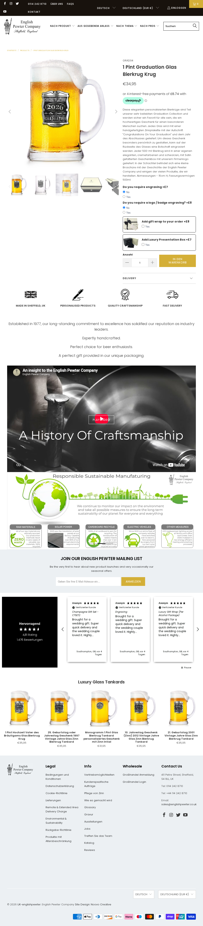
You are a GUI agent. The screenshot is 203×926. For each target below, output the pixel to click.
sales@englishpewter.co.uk (178, 804)
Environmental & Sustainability (56, 821)
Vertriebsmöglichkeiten (99, 775)
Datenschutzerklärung (60, 786)
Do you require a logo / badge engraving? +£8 (157, 203)
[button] (62, 26)
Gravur (88, 814)
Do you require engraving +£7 (145, 187)
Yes (128, 197)
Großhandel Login (134, 782)
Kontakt (34, 12)
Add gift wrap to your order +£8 (165, 222)
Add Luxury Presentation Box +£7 (167, 240)
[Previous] (10, 112)
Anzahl (128, 254)
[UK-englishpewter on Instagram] (10, 4)
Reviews (89, 850)
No (127, 192)
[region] (130, 629)
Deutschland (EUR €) (138, 8)
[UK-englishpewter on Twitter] (17, 4)
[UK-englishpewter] (22, 26)
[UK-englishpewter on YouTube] (4, 12)
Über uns (57, 4)
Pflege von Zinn (94, 793)
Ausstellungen (93, 821)
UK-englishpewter (29, 904)
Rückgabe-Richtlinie (58, 830)
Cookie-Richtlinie (56, 793)
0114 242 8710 (37, 4)
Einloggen (178, 8)
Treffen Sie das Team (98, 836)
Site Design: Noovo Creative (93, 904)
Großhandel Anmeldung (138, 775)
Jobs (87, 829)
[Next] (116, 112)
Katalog (89, 843)
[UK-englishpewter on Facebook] (4, 4)
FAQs (70, 4)
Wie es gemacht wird (98, 800)
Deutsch (103, 8)
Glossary (90, 807)
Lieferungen (53, 800)
